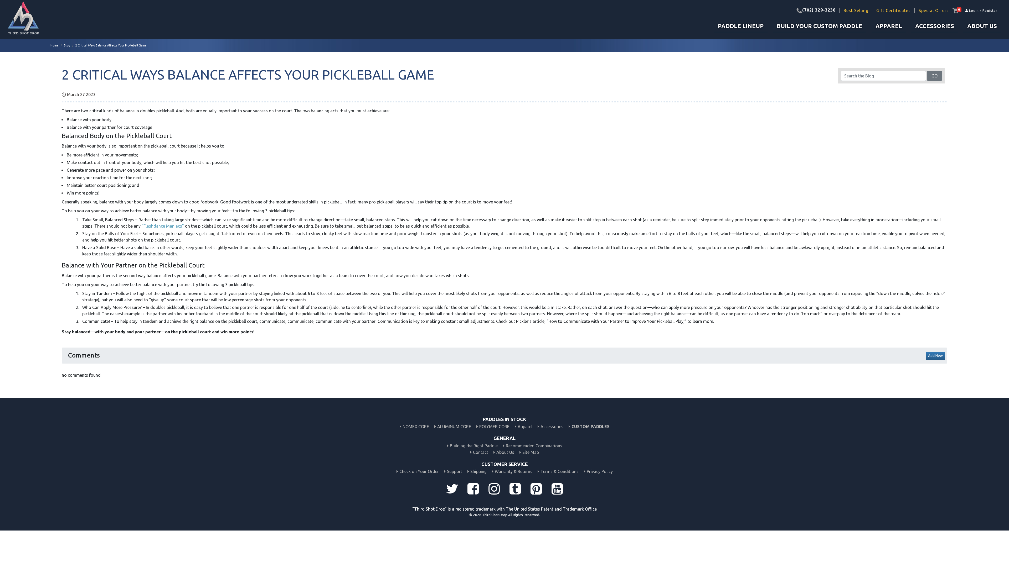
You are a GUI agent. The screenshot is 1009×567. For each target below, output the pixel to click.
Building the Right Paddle (474, 445)
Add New (935, 356)
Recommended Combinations (534, 445)
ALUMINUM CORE (454, 426)
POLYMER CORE (494, 426)
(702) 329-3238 (819, 10)
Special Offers (934, 10)
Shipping (478, 471)
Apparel (525, 426)
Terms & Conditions (559, 471)
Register (989, 10)
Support (454, 471)
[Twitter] (452, 490)
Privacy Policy (600, 471)
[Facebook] (473, 490)
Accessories (934, 26)
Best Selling (855, 10)
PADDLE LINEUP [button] (741, 26)
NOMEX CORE (416, 426)
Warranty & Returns (513, 471)
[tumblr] (515, 490)
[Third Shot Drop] (23, 19)
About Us (505, 452)
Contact (480, 452)
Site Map (530, 452)
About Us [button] (982, 26)
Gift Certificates (893, 10)
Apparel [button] (889, 26)
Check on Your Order (419, 471)
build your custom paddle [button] (819, 26)
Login (973, 10)
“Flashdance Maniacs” (163, 226)
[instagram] (494, 490)
